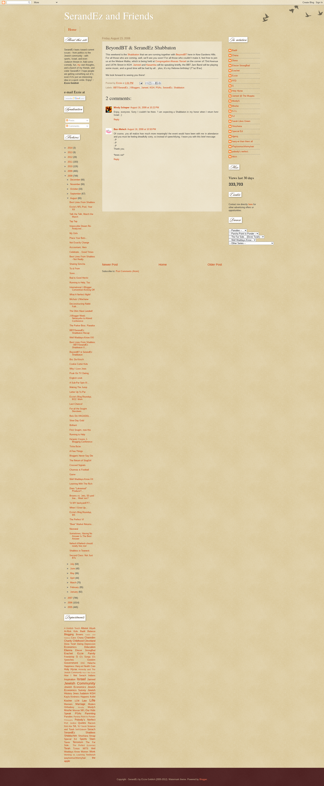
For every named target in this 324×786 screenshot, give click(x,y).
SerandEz (167, 87)
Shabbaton (133, 54)
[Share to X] (153, 83)
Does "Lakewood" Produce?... (78, 489)
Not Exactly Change (79, 242)
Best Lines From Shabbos (82, 202)
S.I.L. (234, 111)
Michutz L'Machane (79, 299)
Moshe (68, 710)
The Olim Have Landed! (81, 311)
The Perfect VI (77, 519)
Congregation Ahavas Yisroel (170, 61)
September (76, 193)
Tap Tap (73, 221)
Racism (91, 723)
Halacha (91, 663)
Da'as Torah (70, 644)
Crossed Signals (78, 465)
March (73, 582)
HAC (83, 663)
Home (72, 29)
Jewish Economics (75, 686)
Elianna (68, 650)
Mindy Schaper (121, 107)
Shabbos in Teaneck (79, 550)
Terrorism (78, 742)
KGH (152, 87)
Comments (73, 126)
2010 (70, 166)
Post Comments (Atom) (127, 271)
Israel (81, 679)
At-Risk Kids (71, 631)
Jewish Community (79, 683)
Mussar (76, 710)
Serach (91, 729)
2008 (70, 176)
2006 (70, 602)
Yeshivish (90, 754)
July (72, 564)
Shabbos (90, 732)
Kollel (92, 696)
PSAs (158, 87)
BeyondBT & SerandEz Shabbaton (81, 353)
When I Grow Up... (79, 507)
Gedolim (91, 660)
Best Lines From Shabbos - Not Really (82, 257)
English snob (76, 378)
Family (91, 653)
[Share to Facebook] (156, 83)
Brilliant (73, 425)
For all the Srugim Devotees (78, 409)
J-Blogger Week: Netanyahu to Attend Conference (81, 318)
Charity (68, 640)
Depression (89, 644)
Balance (91, 631)
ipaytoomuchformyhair (75, 758)
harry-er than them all (242, 141)
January (74, 592)
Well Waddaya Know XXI (82, 337)
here (250, 204)
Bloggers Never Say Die (81, 455)
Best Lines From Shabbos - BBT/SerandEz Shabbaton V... (82, 345)
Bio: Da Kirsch (77, 359)
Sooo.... (73, 273)
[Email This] (146, 83)
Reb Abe (68, 726)
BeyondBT (181, 54)
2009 (70, 171)
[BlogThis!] (150, 83)
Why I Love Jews (78, 368)
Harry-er (79, 666)
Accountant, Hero (78, 247)
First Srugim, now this (80, 430)
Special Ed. (70, 739)
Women (84, 751)
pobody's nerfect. (240, 151)
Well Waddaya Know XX (81, 479)
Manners (68, 704)
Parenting (90, 713)
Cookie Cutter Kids (79, 364)
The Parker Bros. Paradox (82, 325)
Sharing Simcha (77, 264)
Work (92, 751)
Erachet (68, 653)
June (73, 568)
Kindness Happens (80, 696)
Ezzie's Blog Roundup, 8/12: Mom (81, 398)
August (74, 198)
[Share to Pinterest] (159, 83)
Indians (91, 675)
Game (72, 474)
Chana (80, 637)
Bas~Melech (120, 129)
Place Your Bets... (78, 238)
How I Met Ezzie (88, 673)
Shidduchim (70, 735)
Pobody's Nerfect (85, 719)
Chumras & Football (79, 469)
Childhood (78, 640)
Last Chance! (76, 404)
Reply (116, 119)
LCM (77, 700)
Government (71, 662)
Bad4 (82, 631)
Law (84, 700)
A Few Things (76, 451)
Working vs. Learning (74, 755)
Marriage (80, 704)
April (72, 578)
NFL (83, 710)
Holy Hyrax (70, 669)
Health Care (89, 666)
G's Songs (85, 656)
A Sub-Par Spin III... (79, 382)
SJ (79, 726)
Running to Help (77, 434)
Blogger (203, 779)
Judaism (84, 693)
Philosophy (68, 720)
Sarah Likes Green (241, 121)
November (75, 184)
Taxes (67, 742)
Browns (79, 634)
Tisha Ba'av (75, 446)
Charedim (90, 637)
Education (89, 647)
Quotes (82, 722)
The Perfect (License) (84, 745)
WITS (85, 748)
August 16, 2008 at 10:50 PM (141, 129)
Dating (80, 644)
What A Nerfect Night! (80, 294)
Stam (92, 738)
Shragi (92, 736)
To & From (75, 268)
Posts (71, 120)
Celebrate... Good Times (81, 252)
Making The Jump (78, 387)
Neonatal (74, 529)
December (75, 179)
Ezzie (80, 653)
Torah (67, 748)
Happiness (69, 666)
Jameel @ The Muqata (243, 96)
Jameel (137, 65)
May (72, 573)
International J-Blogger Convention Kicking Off (82, 288)
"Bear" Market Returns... (81, 524)
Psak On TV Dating (79, 373)
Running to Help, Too (80, 282)
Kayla (67, 696)
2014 (70, 148)
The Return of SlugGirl (80, 460)
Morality (81, 707)
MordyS (91, 707)
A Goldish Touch (72, 628)
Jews (76, 693)
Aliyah (92, 628)
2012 (70, 157)
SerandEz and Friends (108, 15)
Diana (235, 60)
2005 (70, 607)
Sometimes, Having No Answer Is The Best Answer (81, 536)
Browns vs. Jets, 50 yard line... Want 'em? (82, 496)
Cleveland (89, 640)
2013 (70, 152)
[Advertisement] (162, 237)
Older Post (215, 264)
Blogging (69, 634)
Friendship (69, 656)
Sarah (84, 726)
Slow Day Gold (77, 420)
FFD (234, 80)
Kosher (68, 700)
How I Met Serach (75, 675)
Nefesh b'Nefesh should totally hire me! (81, 544)
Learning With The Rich (81, 483)
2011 (70, 162)
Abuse (84, 628)
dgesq (235, 136)
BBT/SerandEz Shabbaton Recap (79, 331)
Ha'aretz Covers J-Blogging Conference (81, 440)
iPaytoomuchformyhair (243, 146)
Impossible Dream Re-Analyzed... (80, 227)
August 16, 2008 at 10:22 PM (144, 107)
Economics (70, 647)
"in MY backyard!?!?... (80, 503)
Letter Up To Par (78, 392)
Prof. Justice (70, 723)
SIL (75, 726)
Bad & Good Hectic (79, 278)
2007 (70, 598)
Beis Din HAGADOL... (80, 416)
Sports (83, 738)
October (74, 189)
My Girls (74, 233)
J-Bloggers (134, 87)
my (78, 65)
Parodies (68, 716)
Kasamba (151, 65)
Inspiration (69, 679)
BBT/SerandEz (120, 87)
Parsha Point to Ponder (84, 717)
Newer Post (110, 264)
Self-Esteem (80, 729)
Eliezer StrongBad (85, 650)
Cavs (73, 637)
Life (92, 700)
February (74, 587)
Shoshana (83, 736)
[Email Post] (140, 83)
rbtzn (234, 156)
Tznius (76, 748)
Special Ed (237, 131)
